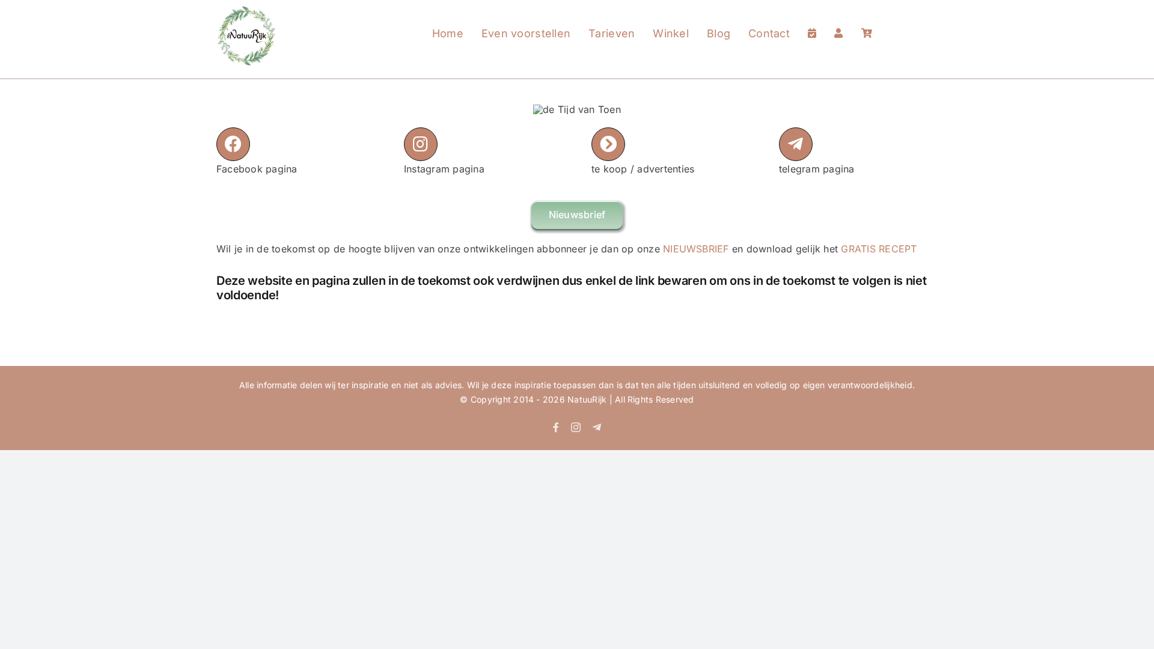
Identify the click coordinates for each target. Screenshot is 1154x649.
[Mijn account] (838, 21)
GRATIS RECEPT (879, 249)
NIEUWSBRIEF (696, 249)
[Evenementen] (812, 21)
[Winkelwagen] (866, 21)
